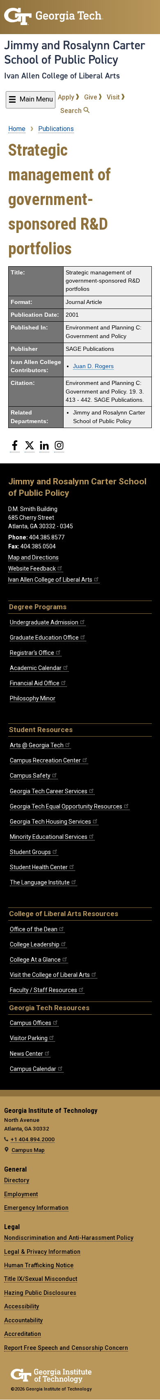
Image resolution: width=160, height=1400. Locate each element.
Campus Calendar (33, 1069)
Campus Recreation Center (45, 760)
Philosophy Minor (32, 698)
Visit (114, 97)
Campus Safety (30, 775)
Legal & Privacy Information (42, 1251)
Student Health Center (39, 867)
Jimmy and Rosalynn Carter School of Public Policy (74, 52)
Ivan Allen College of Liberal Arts (62, 75)
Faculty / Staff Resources (43, 990)
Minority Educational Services (48, 837)
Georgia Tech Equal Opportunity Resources (66, 806)
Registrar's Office (32, 652)
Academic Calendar (36, 668)
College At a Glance (35, 959)
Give (91, 97)
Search (71, 111)
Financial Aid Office (34, 683)
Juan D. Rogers (93, 366)
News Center (26, 1053)
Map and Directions (33, 557)
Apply (67, 97)
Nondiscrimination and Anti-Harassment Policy (68, 1237)
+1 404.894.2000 (33, 1139)
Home (16, 129)
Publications (56, 129)
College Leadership (34, 944)
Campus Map (28, 1150)
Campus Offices (30, 1023)
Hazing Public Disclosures (40, 1292)
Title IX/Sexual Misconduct (40, 1279)
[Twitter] (29, 448)
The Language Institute (40, 882)
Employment (21, 1194)
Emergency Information (36, 1207)
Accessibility (21, 1306)
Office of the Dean (33, 929)
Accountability (23, 1320)
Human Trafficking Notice (38, 1265)
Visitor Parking (29, 1038)
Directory (16, 1180)
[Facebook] (15, 448)
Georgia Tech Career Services (48, 791)
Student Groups (30, 852)
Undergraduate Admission (44, 622)
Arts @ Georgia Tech (37, 745)
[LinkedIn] (44, 448)
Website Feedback (32, 568)
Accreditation (22, 1334)
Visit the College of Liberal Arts (50, 975)
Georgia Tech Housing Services (50, 821)
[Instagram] (59, 448)
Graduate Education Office (44, 637)
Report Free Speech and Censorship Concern (66, 1348)
